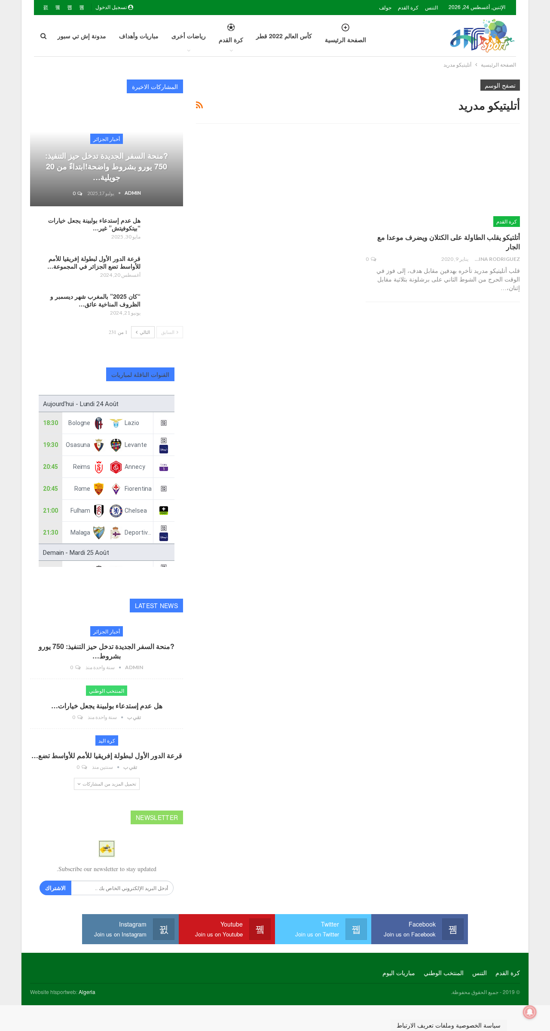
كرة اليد (106, 740)
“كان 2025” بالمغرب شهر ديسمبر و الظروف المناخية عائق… (95, 300)
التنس (431, 7)
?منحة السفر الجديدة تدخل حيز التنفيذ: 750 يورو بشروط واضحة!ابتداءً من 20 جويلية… (106, 166)
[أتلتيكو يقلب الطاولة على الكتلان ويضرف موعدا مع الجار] (443, 181)
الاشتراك (55, 888)
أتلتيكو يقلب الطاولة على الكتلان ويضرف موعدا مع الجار (448, 241)
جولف (385, 7)
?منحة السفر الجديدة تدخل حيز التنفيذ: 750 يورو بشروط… (106, 651)
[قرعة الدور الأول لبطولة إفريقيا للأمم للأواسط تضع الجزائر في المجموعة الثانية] (164, 268)
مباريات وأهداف (139, 35)
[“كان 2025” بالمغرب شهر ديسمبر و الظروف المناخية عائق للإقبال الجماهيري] (164, 306)
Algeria (87, 991)
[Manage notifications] (530, 1012)
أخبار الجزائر (106, 138)
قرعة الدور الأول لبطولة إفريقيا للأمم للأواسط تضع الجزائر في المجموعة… (94, 262)
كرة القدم (408, 7)
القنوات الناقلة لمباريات (140, 374)
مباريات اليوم (398, 972)
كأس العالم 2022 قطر (284, 35)
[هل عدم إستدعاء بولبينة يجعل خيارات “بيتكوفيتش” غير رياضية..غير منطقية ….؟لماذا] (164, 230)
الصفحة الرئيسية (345, 39)
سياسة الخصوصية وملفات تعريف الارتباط (449, 1025)
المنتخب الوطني (106, 690)
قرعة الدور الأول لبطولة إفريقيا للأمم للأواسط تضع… (106, 755)
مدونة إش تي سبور (82, 35)
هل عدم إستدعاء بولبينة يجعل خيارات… (106, 705)
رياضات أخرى (188, 35)
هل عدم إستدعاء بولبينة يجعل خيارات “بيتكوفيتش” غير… (94, 224)
